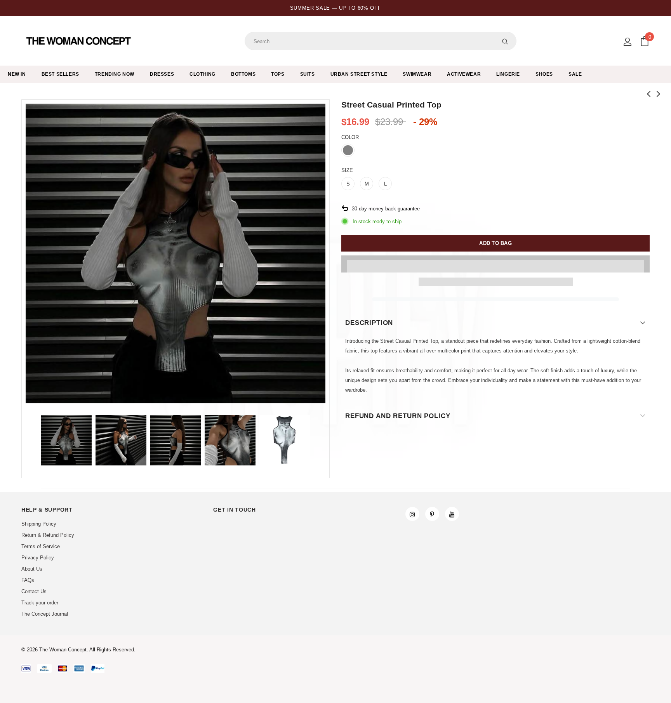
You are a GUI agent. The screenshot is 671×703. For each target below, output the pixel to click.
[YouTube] (452, 514)
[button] (495, 264)
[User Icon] (628, 42)
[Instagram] (412, 514)
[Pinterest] (432, 514)
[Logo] (79, 41)
